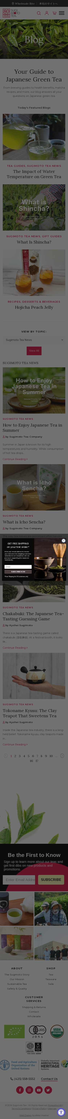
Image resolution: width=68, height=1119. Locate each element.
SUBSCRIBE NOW (18, 571)
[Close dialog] (63, 540)
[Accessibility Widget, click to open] (61, 1112)
